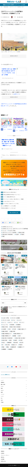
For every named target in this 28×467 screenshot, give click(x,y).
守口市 (14, 329)
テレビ (16, 322)
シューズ (4, 230)
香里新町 (10, 349)
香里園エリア (21, 347)
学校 (10, 329)
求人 (2, 398)
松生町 (17, 234)
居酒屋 (14, 335)
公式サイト (17, 94)
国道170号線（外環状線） (15, 326)
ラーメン (22, 322)
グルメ (2, 386)
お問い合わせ (3, 461)
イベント (2, 394)
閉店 (3, 236)
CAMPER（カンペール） (7, 226)
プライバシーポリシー (5, 455)
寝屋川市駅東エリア (18, 333)
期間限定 (9, 342)
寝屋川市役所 (5, 331)
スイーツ (4, 322)
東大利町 (16, 342)
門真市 (22, 234)
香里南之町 (13, 347)
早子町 (21, 340)
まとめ (2, 390)
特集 (2, 388)
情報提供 (2, 382)
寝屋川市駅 (12, 331)
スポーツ (10, 322)
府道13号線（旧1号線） (20, 338)
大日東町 (4, 329)
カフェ (13, 320)
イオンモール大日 (6, 320)
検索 (25, 302)
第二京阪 (8, 344)
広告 (2, 400)
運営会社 (2, 457)
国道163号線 (21, 232)
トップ (2, 380)
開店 (8, 347)
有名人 (3, 342)
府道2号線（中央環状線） (7, 234)
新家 (11, 340)
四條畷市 (18, 324)
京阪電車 (12, 324)
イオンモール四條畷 (15, 318)
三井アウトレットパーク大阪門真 (9, 232)
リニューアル (5, 324)
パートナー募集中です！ (5, 374)
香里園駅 (4, 349)
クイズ (2, 396)
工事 (19, 335)
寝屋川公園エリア (22, 329)
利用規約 (2, 453)
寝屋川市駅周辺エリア (6, 333)
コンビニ (19, 320)
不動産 (2, 402)
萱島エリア (14, 344)
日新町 (15, 340)
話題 (2, 392)
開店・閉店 (21, 17)
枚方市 (21, 342)
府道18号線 (4, 340)
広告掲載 (2, 459)
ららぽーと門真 (12, 230)
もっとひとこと (14, 212)
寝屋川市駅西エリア (6, 335)
